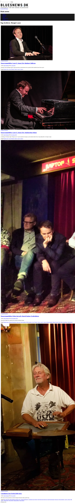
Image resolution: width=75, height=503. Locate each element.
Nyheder (2, 60)
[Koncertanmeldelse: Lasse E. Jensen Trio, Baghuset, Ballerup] (27, 59)
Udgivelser (4, 15)
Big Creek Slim (6, 499)
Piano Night (60, 322)
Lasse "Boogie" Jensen (13, 69)
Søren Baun (65, 322)
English (4, 19)
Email (7, 8)
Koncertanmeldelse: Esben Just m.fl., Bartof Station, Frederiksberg (20, 316)
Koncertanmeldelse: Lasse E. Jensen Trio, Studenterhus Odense (19, 132)
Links (4, 17)
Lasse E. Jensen (20, 69)
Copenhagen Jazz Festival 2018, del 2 (11, 493)
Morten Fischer (55, 322)
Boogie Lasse (6, 69)
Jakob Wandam (6, 65)
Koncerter (4, 16)
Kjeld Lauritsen (29, 322)
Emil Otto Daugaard (50, 499)
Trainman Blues (16, 500)
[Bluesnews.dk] (26, 7)
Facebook (2, 8)
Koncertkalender (5, 20)
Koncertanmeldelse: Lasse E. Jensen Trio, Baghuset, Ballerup (18, 63)
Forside (4, 14)
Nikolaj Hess (6, 500)
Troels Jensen (70, 322)
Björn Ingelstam (12, 499)
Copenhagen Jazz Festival (32, 499)
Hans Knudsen (23, 322)
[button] (27, 43)
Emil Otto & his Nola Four (42, 499)
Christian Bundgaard (12, 322)
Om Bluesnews (5, 18)
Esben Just (18, 322)
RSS (5, 8)
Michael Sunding (49, 322)
